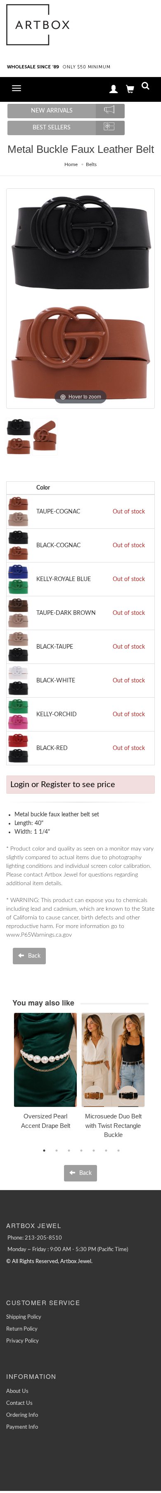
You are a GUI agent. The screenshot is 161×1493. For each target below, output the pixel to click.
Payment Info (22, 1427)
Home (71, 164)
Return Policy (22, 1329)
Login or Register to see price (62, 784)
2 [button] (56, 1150)
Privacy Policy (22, 1341)
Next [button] (155, 1080)
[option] (45, 1074)
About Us (17, 1391)
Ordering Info (22, 1415)
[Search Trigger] (145, 87)
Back (33, 956)
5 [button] (94, 1150)
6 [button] (106, 1150)
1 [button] (44, 1150)
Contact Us (19, 1403)
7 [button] (118, 1150)
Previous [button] (7, 1080)
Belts (91, 164)
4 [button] (81, 1150)
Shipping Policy (23, 1317)
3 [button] (69, 1150)
